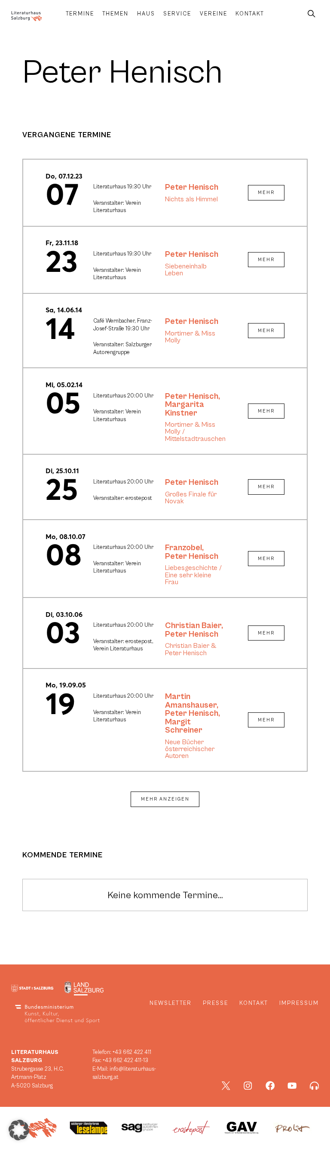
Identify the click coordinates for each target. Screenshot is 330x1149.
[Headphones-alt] (314, 1085)
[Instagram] (248, 1085)
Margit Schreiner (183, 726)
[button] (19, 1130)
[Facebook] (270, 1085)
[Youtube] (292, 1085)
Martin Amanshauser (191, 701)
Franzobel (183, 547)
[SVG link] (26, 16)
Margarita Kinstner (184, 409)
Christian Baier (193, 625)
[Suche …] (311, 14)
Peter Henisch (191, 187)
